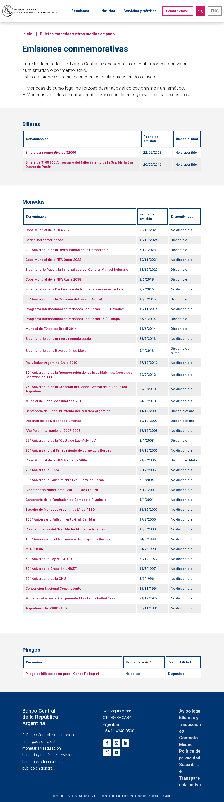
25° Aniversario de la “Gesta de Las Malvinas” (61, 441)
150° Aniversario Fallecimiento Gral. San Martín (62, 519)
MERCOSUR (34, 549)
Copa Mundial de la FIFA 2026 (49, 230)
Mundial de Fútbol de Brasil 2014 (51, 329)
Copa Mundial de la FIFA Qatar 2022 (53, 260)
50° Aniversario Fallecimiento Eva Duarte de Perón (65, 480)
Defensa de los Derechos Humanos (53, 421)
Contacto (188, 737)
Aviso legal (190, 711)
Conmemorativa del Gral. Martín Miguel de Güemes (65, 529)
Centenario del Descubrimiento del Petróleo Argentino (68, 411)
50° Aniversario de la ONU (46, 579)
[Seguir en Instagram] (116, 743)
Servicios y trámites (140, 11)
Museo (186, 744)
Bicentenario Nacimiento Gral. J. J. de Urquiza (62, 490)
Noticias (108, 11)
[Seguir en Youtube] (116, 752)
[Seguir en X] (107, 752)
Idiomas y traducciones (190, 724)
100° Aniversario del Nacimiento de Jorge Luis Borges (68, 539)
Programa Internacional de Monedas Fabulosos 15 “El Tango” (73, 319)
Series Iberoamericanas (44, 240)
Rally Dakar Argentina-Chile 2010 (51, 363)
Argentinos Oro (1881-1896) (48, 608)
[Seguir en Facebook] (107, 743)
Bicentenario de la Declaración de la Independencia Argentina (74, 289)
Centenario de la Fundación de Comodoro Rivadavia (66, 500)
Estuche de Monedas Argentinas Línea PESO (60, 510)
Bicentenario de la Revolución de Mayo (56, 351)
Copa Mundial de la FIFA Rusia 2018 (53, 279)
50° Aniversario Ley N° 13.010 (49, 559)
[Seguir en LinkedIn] (125, 743)
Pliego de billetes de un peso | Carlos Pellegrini (62, 674)
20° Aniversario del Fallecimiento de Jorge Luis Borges (68, 450)
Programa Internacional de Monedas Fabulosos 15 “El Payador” (75, 309)
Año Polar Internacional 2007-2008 (53, 431)
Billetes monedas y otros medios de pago (77, 34)
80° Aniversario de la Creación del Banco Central (64, 299)
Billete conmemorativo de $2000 (51, 153)
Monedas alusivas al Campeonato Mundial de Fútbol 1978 (71, 598)
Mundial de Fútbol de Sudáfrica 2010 (54, 401)
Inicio (27, 34)
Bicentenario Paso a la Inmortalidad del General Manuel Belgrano (77, 270)
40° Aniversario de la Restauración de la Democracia (67, 250)
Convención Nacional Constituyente (53, 588)
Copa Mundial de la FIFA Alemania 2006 (56, 460)
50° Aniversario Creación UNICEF (51, 569)
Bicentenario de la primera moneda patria (58, 339)
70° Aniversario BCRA (42, 470)
